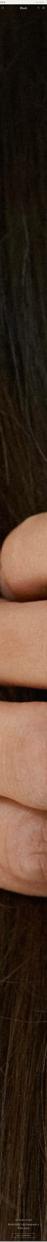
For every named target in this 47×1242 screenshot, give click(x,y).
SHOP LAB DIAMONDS (24, 1235)
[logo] (23, 7)
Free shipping (23, 2)
